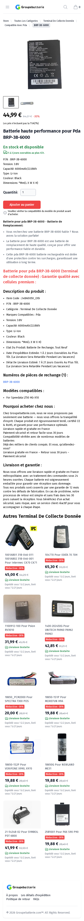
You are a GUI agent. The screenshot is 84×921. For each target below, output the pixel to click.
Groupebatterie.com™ (29, 912)
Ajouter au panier (22, 204)
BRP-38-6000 (11, 382)
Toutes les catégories (26, 21)
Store (6, 21)
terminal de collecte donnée (58, 21)
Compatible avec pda (16, 25)
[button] (76, 7)
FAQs (36, 899)
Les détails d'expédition (35, 895)
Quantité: (10, 192)
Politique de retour (18, 899)
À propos (12, 895)
